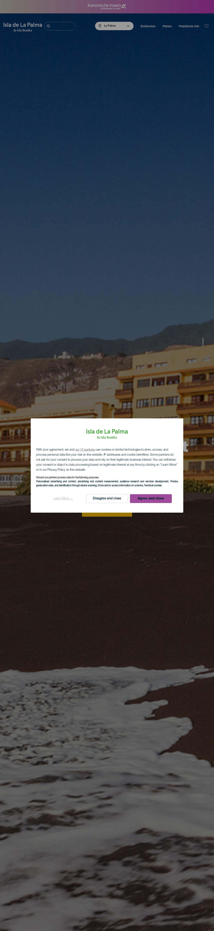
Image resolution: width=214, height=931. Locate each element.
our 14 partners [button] (85, 449)
